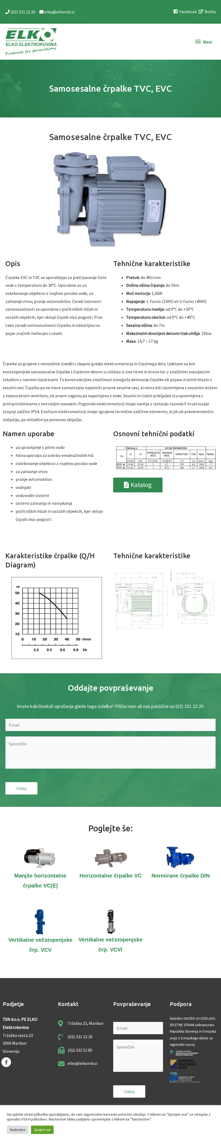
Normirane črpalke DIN (180, 876)
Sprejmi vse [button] (42, 1129)
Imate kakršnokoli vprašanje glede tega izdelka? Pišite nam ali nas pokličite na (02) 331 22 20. (111, 706)
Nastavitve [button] (17, 1129)
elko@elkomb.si (59, 12)
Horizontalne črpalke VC (110, 876)
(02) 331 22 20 (23, 12)
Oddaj (21, 788)
